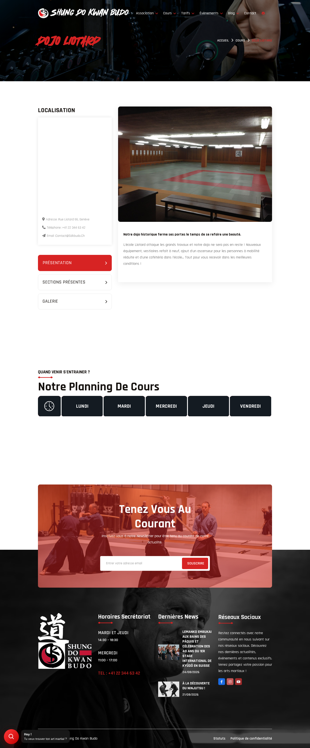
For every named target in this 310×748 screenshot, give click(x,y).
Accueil (223, 40)
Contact (250, 13)
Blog (232, 13)
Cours (168, 13)
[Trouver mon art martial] (11, 736)
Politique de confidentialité (251, 738)
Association (145, 13)
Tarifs (186, 13)
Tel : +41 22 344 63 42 (119, 673)
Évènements (209, 13)
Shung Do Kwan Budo (80, 738)
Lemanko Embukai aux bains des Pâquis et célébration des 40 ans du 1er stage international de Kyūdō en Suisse (197, 648)
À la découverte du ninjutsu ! (196, 686)
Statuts (219, 738)
